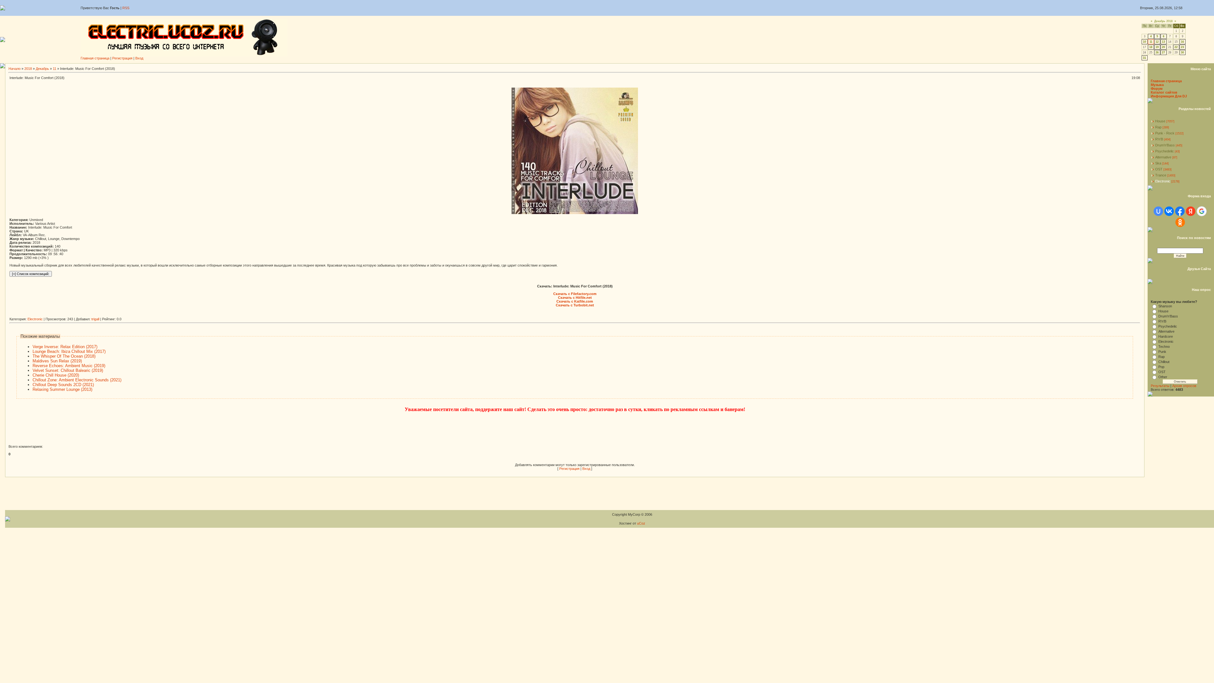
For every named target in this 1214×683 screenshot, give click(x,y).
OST (1158, 169)
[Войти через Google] (1202, 211)
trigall (95, 319)
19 (1157, 47)
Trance (1160, 175)
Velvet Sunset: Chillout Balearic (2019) (68, 370)
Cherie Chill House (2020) (56, 375)
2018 (28, 69)
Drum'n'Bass (1165, 145)
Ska (1158, 163)
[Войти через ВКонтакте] (1169, 211)
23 (1182, 47)
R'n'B (1159, 139)
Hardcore (1165, 336)
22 (1176, 47)
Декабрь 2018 (1163, 21)
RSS (125, 8)
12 (1157, 41)
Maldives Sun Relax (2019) (57, 361)
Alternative (1163, 157)
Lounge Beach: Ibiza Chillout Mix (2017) (69, 351)
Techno (1164, 346)
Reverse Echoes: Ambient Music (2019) (69, 365)
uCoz (641, 523)
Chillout (1163, 362)
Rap (1158, 127)
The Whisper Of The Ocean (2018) (64, 356)
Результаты (1160, 386)
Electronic (35, 319)
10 (1144, 41)
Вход (139, 58)
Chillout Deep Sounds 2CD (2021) (63, 384)
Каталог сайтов (1164, 92)
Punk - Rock (1164, 133)
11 (1151, 41)
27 (1163, 52)
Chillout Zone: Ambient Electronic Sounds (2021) (77, 380)
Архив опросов (1184, 386)
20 (1163, 47)
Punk (1162, 352)
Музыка (1157, 85)
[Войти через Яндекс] (1190, 211)
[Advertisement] (124, 314)
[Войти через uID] (1158, 211)
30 (1182, 52)
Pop (1161, 367)
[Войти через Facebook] (1180, 211)
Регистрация (122, 58)
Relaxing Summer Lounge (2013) (62, 389)
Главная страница (95, 58)
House (1160, 121)
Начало (15, 69)
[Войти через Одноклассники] (1180, 222)
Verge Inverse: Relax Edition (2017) (65, 346)
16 (1182, 41)
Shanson (1165, 306)
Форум (1156, 88)
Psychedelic (1164, 151)
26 (1157, 52)
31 (1144, 57)
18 (1150, 47)
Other (1162, 377)
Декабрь (42, 69)
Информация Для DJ (1169, 96)
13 (1163, 41)
